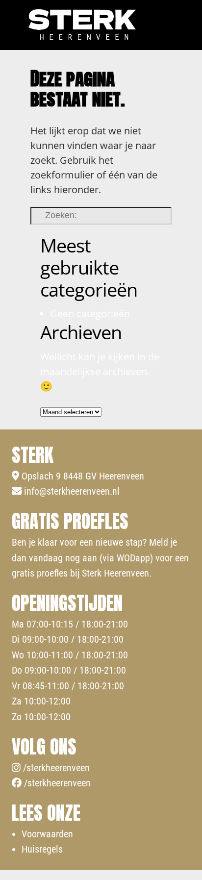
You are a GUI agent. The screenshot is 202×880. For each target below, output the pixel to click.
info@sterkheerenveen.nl (71, 491)
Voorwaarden (47, 834)
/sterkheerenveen (55, 768)
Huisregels (42, 849)
